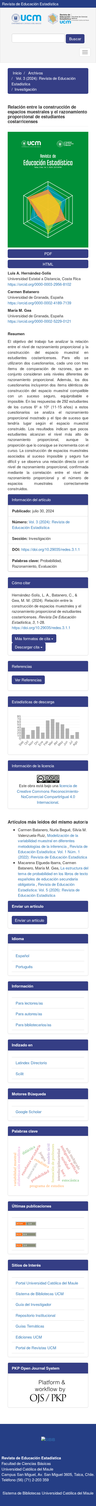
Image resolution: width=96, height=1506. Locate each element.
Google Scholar (28, 1111)
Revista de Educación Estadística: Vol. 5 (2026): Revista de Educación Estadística (49, 889)
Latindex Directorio (31, 1062)
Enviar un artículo (29, 920)
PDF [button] (48, 253)
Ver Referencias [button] (28, 679)
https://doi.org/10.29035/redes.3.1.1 (50, 549)
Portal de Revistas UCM (36, 1347)
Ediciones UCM (29, 1337)
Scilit (20, 1073)
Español (22, 955)
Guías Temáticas (30, 1326)
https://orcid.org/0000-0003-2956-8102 (39, 284)
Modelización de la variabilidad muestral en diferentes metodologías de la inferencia (48, 841)
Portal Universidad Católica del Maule (47, 1283)
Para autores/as (29, 1013)
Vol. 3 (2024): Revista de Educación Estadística (44, 80)
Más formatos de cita (33, 638)
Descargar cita (27, 647)
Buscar (75, 38)
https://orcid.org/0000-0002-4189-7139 (39, 302)
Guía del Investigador (33, 1304)
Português (24, 966)
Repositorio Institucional (35, 1315)
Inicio (17, 72)
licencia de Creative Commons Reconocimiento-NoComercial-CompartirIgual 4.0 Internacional (48, 793)
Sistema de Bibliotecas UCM (40, 1293)
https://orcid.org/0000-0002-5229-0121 (39, 321)
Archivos (35, 72)
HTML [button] (48, 264)
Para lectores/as (29, 1003)
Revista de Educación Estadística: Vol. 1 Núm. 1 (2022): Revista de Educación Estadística (53, 851)
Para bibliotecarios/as (33, 1024)
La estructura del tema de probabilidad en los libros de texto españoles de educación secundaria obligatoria (53, 876)
